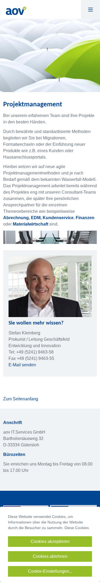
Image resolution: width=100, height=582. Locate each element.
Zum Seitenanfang (20, 399)
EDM (36, 217)
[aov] (16, 10)
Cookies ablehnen (50, 556)
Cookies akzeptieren (50, 541)
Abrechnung (16, 217)
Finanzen (85, 217)
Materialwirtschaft (31, 224)
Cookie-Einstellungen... (50, 571)
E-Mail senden (22, 365)
